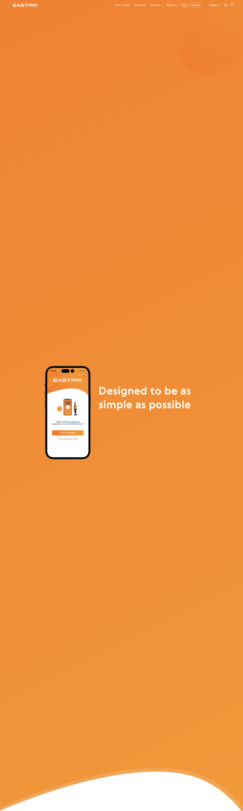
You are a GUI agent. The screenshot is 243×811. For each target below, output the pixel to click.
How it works (122, 5)
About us (171, 5)
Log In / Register (191, 5)
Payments (139, 5)
